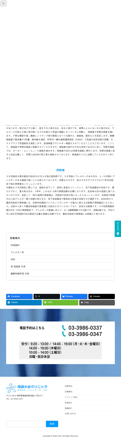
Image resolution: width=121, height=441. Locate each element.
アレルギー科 (17, 252)
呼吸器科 (15, 245)
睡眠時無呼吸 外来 (20, 274)
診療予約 (68, 386)
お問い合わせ (70, 414)
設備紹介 (68, 408)
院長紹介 (68, 403)
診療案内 (15, 238)
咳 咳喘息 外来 (18, 266)
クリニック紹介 (71, 397)
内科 (13, 259)
